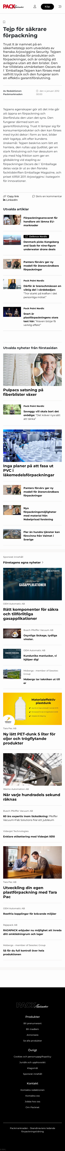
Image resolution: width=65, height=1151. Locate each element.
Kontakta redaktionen (32, 1090)
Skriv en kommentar (49, 196)
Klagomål (32, 1068)
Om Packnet (32, 1107)
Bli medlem (32, 1029)
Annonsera (32, 1035)
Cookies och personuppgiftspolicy (32, 1056)
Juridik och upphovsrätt (32, 1062)
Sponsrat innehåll (32, 1074)
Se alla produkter (32, 1040)
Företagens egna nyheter (22, 562)
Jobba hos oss (32, 1101)
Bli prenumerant (33, 1023)
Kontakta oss (32, 1095)
